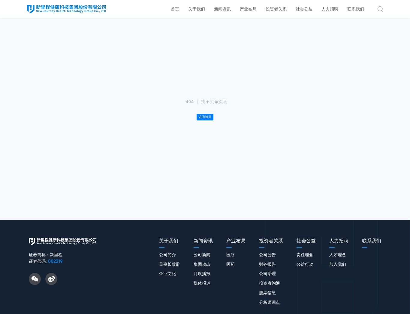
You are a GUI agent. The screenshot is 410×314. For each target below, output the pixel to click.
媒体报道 (202, 283)
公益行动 (305, 264)
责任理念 (305, 254)
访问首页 (205, 117)
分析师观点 (269, 302)
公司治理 (267, 273)
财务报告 (267, 264)
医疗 (230, 254)
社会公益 (304, 9)
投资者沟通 (269, 283)
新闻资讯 (222, 9)
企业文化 (167, 273)
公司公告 (267, 254)
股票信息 (267, 292)
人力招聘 (329, 9)
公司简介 (167, 254)
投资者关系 (276, 9)
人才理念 (337, 254)
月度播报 (202, 273)
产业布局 (248, 9)
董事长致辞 (169, 264)
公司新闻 (202, 254)
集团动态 (202, 264)
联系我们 (355, 9)
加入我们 (337, 264)
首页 (175, 9)
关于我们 (196, 9)
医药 (230, 264)
